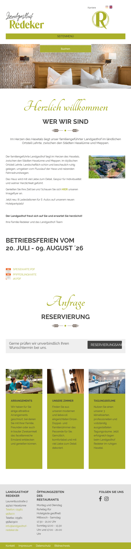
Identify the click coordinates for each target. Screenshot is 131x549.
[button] (10, 66)
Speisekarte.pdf (24, 269)
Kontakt (10, 545)
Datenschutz (43, 545)
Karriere (92, 7)
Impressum (25, 545)
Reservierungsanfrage (106, 345)
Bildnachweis (62, 545)
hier (65, 189)
